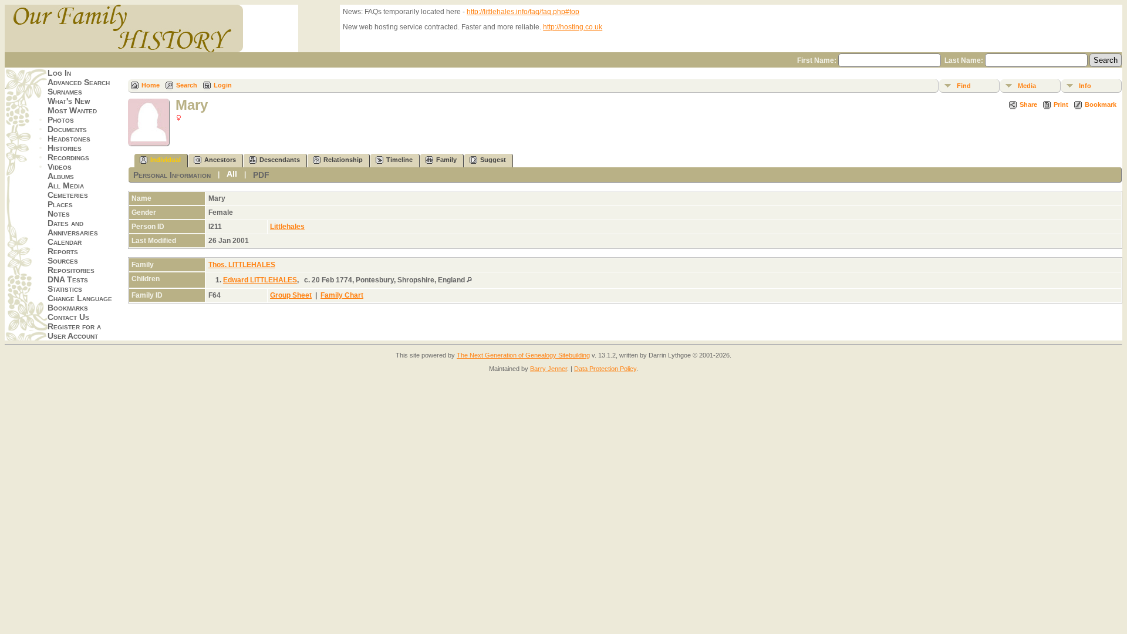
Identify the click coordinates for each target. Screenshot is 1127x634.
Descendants (279, 159)
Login (223, 85)
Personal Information (172, 175)
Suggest (493, 159)
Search (186, 85)
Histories (65, 148)
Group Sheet (291, 295)
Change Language (80, 298)
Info (1085, 85)
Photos (61, 119)
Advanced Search (79, 82)
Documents (67, 129)
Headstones (69, 138)
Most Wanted (72, 110)
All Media (66, 185)
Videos (60, 166)
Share (1028, 104)
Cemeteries (68, 195)
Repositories (71, 270)
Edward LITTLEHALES (260, 280)
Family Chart (341, 295)
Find (964, 85)
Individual (165, 159)
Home (150, 85)
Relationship (343, 159)
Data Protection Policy (605, 368)
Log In (59, 72)
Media (1027, 85)
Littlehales (287, 226)
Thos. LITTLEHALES (241, 265)
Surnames (65, 91)
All (232, 173)
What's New (69, 101)
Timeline (399, 159)
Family (446, 159)
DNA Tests (68, 279)
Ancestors (220, 159)
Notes (59, 213)
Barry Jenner (548, 368)
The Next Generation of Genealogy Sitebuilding (523, 355)
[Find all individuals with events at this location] (469, 280)
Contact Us (68, 317)
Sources (63, 260)
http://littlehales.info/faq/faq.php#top (523, 12)
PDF (261, 175)
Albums (61, 176)
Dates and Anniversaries (73, 227)
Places (60, 204)
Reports (63, 251)
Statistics (65, 289)
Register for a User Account (74, 331)
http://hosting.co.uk (572, 27)
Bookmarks (68, 307)
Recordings (68, 157)
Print (1061, 104)
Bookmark (1100, 104)
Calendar (65, 242)
